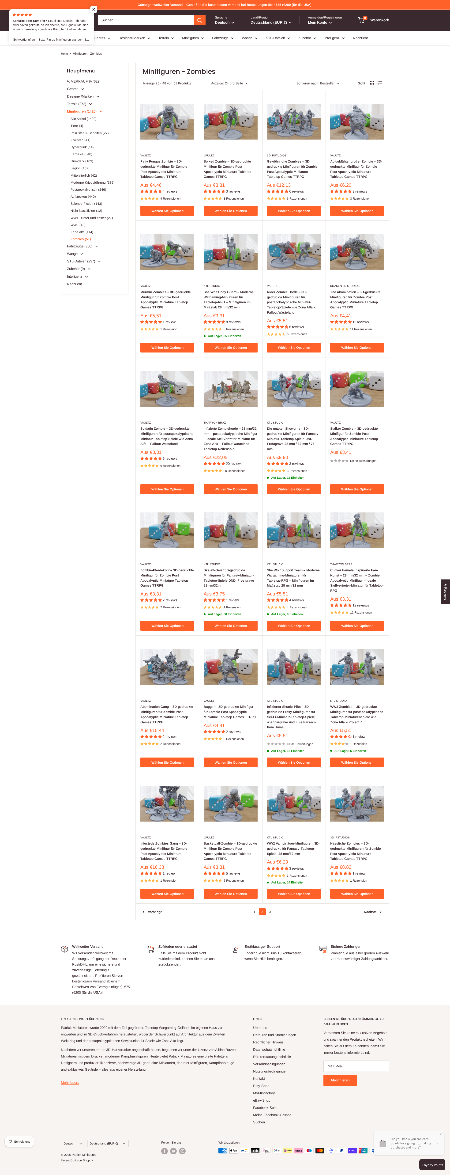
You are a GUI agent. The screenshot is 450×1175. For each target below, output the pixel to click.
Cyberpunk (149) (83, 147)
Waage (247, 38)
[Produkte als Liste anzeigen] (380, 83)
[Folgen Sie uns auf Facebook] (164, 1151)
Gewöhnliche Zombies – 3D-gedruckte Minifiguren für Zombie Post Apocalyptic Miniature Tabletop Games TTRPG (292, 168)
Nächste (370, 912)
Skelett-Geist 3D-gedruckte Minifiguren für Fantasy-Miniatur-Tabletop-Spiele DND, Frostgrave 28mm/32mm (229, 577)
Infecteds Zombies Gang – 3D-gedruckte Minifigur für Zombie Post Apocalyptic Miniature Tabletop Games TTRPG (163, 850)
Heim (64, 53)
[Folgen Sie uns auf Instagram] (182, 1151)
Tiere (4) (77, 126)
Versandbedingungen (269, 1064)
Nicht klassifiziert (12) (86, 210)
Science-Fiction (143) (86, 203)
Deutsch (69, 1143)
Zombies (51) (81, 239)
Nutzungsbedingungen (270, 1071)
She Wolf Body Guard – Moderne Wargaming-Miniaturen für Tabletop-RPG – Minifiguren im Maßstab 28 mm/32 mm (229, 299)
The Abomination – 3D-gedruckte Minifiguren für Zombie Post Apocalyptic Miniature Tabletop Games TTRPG (355, 299)
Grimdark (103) (82, 161)
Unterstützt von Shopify (77, 1160)
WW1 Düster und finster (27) (92, 218)
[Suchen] (200, 20)
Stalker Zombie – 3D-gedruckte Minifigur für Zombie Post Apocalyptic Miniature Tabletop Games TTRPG (354, 436)
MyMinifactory (264, 1093)
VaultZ (145, 155)
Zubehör (304, 38)
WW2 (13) (78, 225)
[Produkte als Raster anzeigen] (372, 83)
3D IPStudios (276, 155)
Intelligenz (332, 38)
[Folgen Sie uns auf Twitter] (173, 1151)
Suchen (259, 1122)
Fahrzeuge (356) (80, 246)
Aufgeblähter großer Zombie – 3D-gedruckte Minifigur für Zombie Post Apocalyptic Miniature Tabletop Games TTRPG (356, 168)
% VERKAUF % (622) (84, 81)
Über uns (260, 1028)
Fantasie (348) (81, 154)
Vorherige (155, 912)
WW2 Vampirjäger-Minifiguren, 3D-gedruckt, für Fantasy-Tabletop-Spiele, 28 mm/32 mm (293, 848)
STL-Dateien (275, 38)
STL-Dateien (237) (81, 261)
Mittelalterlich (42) (84, 175)
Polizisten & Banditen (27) (90, 133)
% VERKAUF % (73, 38)
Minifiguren (190, 38)
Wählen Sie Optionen (167, 211)
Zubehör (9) (76, 269)
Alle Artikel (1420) (84, 119)
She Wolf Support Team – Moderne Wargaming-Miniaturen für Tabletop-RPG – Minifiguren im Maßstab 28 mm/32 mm (293, 577)
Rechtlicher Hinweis (268, 1042)
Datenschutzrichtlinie (269, 1049)
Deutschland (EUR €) (104, 1143)
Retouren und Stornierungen (274, 1035)
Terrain (163, 38)
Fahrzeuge (220, 38)
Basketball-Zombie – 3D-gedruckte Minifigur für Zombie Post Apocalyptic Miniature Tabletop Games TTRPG (230, 850)
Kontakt (259, 1078)
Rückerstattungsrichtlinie (272, 1057)
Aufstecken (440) (83, 196)
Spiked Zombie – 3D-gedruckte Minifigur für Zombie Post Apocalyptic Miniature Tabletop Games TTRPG (227, 168)
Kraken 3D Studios (345, 286)
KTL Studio (212, 286)
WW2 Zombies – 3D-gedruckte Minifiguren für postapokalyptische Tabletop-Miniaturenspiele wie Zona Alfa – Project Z (356, 714)
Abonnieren (340, 1080)
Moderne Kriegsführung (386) (93, 182)
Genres (99, 38)
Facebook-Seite (265, 1108)
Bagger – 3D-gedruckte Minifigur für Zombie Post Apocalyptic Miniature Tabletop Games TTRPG (230, 712)
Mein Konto (318, 22)
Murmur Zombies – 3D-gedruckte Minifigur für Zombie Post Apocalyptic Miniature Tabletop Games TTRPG (165, 299)
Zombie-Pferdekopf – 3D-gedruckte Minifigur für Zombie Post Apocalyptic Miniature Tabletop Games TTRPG (167, 577)
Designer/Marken (132, 38)
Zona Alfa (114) (82, 232)
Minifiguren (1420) (82, 111)
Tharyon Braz (215, 422)
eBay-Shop (261, 1100)
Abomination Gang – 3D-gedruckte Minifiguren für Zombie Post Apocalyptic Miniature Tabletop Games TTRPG (166, 714)
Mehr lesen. (70, 1082)
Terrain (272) (77, 104)
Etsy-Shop (261, 1086)
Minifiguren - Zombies (87, 53)
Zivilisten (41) (80, 140)
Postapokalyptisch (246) (88, 189)
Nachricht (360, 38)
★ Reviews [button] (446, 592)
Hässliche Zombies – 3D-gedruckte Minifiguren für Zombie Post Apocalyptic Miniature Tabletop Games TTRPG (355, 850)
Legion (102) (80, 168)
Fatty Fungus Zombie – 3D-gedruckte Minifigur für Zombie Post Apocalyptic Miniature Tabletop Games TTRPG (163, 168)
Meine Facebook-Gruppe (272, 1115)
